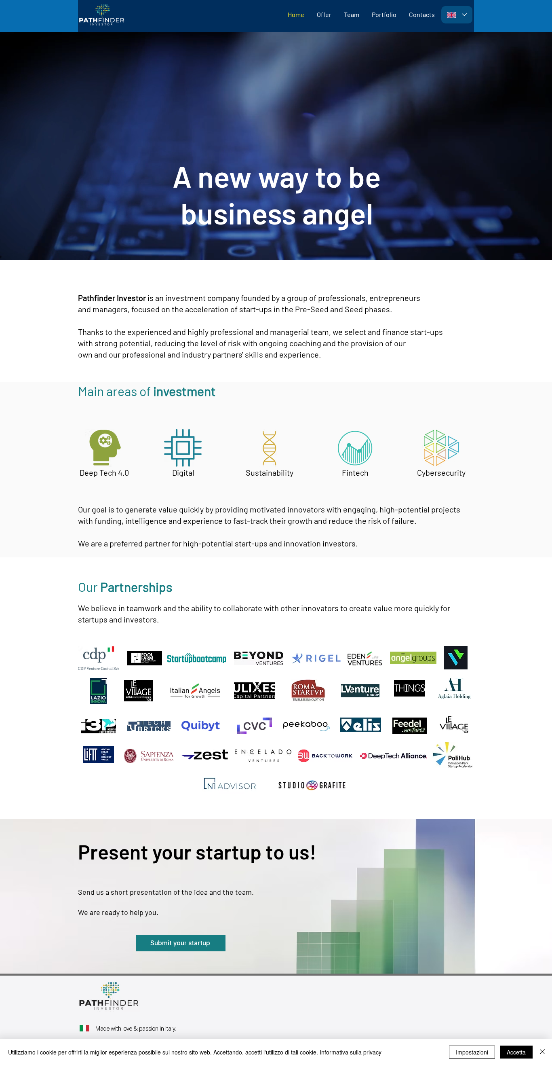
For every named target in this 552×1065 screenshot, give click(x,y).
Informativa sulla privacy (350, 1052)
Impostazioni (472, 1052)
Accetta (516, 1052)
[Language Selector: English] (456, 14)
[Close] (542, 1052)
